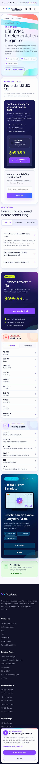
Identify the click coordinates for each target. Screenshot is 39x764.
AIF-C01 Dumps (6, 708)
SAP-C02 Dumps (7, 704)
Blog (2, 630)
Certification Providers (9, 623)
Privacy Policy (6, 641)
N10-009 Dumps (7, 712)
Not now (19, 758)
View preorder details (20, 311)
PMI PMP (4, 678)
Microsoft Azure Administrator (12, 660)
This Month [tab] (28, 346)
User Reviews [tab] (30, 223)
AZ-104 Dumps (6, 697)
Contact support (15, 573)
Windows (20, 545)
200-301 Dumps (7, 693)
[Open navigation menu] (4, 9)
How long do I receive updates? (16, 262)
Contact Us (5, 638)
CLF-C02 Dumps (7, 690)
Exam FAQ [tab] (7, 223)
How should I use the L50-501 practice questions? (15, 254)
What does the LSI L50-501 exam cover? (17, 235)
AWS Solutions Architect (10, 675)
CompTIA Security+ (8, 657)
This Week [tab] (11, 346)
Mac (20, 552)
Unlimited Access (7, 627)
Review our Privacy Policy (11, 747)
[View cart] (30, 9)
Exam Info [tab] (18, 223)
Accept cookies (20, 752)
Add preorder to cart (21, 160)
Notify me (19, 195)
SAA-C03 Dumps (7, 727)
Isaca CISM (5, 667)
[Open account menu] (34, 9)
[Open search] (26, 9)
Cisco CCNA (5, 671)
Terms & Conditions (8, 645)
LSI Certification (18, 69)
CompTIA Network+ (8, 664)
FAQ (2, 634)
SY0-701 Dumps (7, 701)
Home (7, 19)
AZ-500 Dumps (6, 723)
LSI (12, 19)
